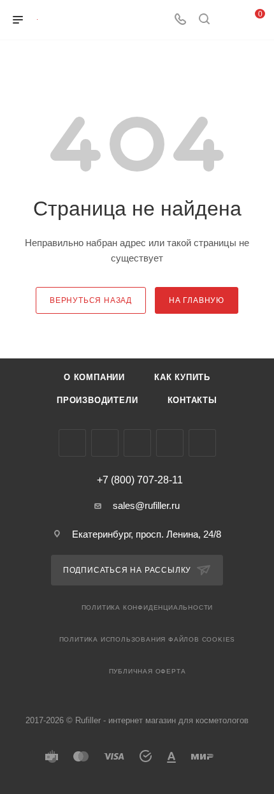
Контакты (192, 400)
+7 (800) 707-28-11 (140, 480)
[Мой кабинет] (228, 20)
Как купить (182, 377)
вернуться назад (91, 300)
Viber (170, 443)
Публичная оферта (147, 671)
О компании (94, 377)
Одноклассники (137, 443)
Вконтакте (72, 443)
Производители (97, 400)
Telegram (105, 443)
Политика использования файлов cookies (147, 639)
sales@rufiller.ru (146, 505)
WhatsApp (202, 443)
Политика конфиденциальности (147, 607)
